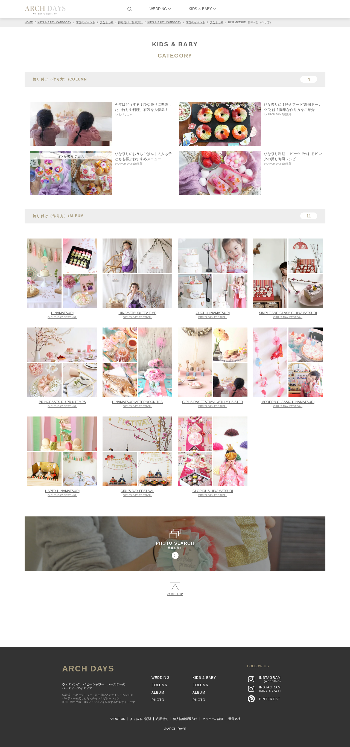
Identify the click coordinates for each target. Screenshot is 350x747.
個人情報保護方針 (185, 718)
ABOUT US (117, 718)
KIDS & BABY (200, 9)
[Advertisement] (175, 619)
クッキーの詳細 (212, 718)
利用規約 (162, 718)
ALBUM (158, 692)
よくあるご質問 (140, 718)
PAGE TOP (175, 594)
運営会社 (234, 718)
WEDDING (158, 9)
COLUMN (159, 685)
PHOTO (158, 700)
